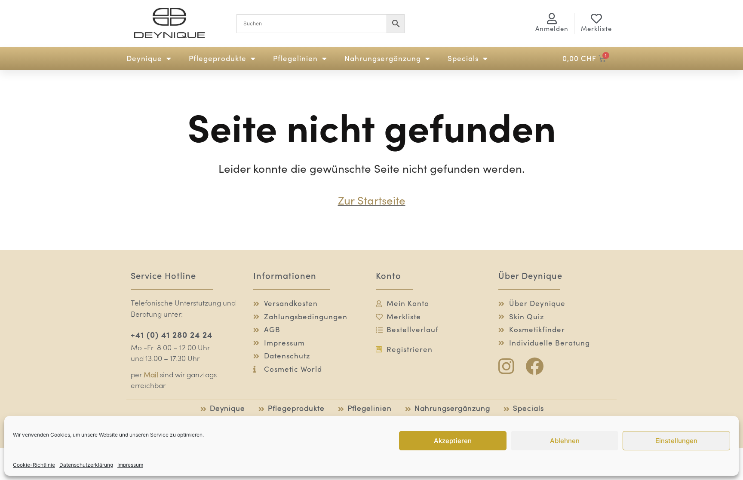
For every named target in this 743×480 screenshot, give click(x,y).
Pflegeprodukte (217, 58)
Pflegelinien (295, 58)
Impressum (130, 465)
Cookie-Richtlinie (34, 465)
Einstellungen (676, 441)
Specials (463, 58)
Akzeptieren (453, 441)
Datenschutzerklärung (86, 465)
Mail (151, 375)
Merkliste (596, 28)
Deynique (144, 58)
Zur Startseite (371, 200)
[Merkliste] (596, 18)
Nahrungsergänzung (382, 58)
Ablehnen (565, 441)
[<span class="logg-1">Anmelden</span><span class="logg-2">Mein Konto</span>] (552, 18)
